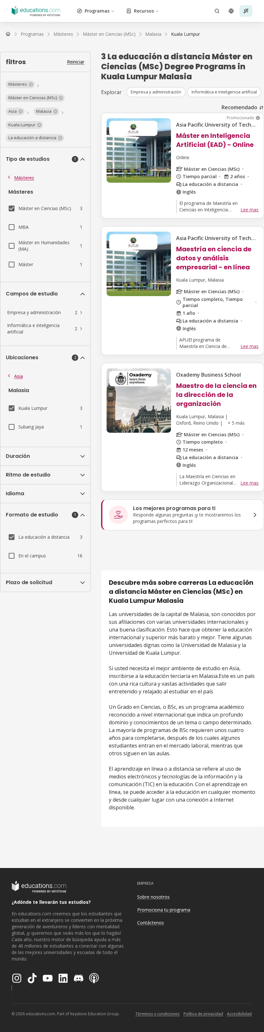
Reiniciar (75, 62)
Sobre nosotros (153, 897)
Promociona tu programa (163, 910)
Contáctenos (150, 923)
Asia (18, 376)
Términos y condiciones (157, 1014)
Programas (97, 11)
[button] (20, 84)
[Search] (217, 11)
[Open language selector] (231, 11)
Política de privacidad (203, 1014)
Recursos (144, 11)
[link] (185, 34)
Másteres (24, 178)
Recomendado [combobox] (239, 107)
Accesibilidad (239, 1014)
